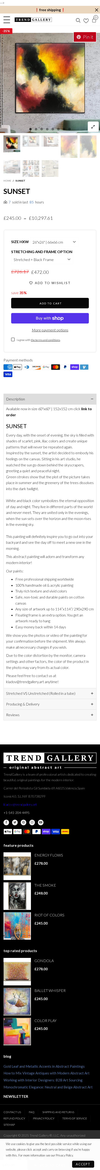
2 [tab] (36, 129)
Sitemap (9, 1124)
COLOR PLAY (45, 1020)
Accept (83, 1164)
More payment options (50, 330)
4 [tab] (47, 129)
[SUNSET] (50, 83)
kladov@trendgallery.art (20, 804)
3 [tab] (41, 129)
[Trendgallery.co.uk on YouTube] (40, 822)
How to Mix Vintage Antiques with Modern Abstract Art (46, 1073)
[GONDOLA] (17, 971)
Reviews (13, 714)
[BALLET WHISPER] (17, 1001)
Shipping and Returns (58, 1112)
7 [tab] (64, 129)
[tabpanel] (50, 83)
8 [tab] (69, 129)
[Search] (78, 20)
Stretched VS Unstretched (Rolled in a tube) (40, 693)
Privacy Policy (43, 1118)
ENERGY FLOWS (48, 855)
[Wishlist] (86, 19)
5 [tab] (53, 129)
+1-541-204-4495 (16, 813)
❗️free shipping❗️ (50, 10)
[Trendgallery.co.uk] (33, 19)
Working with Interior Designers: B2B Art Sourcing (43, 1080)
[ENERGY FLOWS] (17, 866)
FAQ (31, 1112)
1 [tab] (30, 129)
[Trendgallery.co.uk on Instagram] (32, 822)
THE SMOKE (45, 885)
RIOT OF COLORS (49, 915)
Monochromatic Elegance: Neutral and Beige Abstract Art (48, 1087)
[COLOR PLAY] (17, 1031)
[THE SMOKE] (17, 896)
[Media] (93, 126)
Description (15, 399)
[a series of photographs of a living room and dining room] (31, 168)
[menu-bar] (7, 20)
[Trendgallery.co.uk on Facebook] (6, 822)
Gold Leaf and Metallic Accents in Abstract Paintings (44, 1066)
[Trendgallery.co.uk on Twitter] (15, 822)
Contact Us (12, 1112)
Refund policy (14, 1118)
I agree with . (38, 340)
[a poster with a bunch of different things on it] (50, 168)
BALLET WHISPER (50, 990)
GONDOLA (44, 960)
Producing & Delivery (23, 704)
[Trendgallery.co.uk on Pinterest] (23, 822)
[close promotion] (96, 10)
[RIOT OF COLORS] (17, 926)
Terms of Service (74, 1118)
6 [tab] (58, 129)
